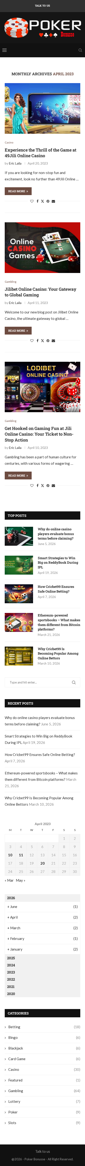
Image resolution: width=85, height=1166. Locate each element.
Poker (44, 1112)
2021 (11, 986)
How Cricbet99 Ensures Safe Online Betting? (56, 589)
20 (42, 863)
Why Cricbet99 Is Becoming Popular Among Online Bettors (58, 653)
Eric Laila (15, 163)
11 (21, 855)
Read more (16, 191)
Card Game (44, 1059)
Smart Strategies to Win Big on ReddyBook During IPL (58, 562)
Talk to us (42, 5)
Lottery (44, 1101)
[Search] (80, 50)
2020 (11, 993)
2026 (11, 897)
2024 (11, 965)
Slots (44, 1123)
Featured (44, 1080)
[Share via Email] (53, 201)
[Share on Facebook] (37, 201)
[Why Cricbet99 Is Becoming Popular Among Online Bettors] (19, 656)
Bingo (44, 1037)
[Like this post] (32, 201)
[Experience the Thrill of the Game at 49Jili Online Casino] (42, 108)
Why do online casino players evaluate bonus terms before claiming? (56, 534)
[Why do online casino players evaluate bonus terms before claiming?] (19, 536)
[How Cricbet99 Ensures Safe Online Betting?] (19, 593)
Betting (44, 1027)
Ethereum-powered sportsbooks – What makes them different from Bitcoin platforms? (59, 622)
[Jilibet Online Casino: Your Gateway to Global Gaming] (42, 247)
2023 (11, 972)
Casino (44, 1069)
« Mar (9, 880)
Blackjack (44, 1048)
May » (20, 880)
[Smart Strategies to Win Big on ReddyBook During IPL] (19, 565)
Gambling (44, 1091)
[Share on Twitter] (42, 201)
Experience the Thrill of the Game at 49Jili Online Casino (40, 152)
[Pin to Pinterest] (48, 201)
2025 (11, 958)
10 (10, 855)
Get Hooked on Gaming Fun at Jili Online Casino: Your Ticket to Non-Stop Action (39, 434)
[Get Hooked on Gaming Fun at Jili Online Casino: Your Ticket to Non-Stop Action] (42, 387)
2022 (11, 979)
